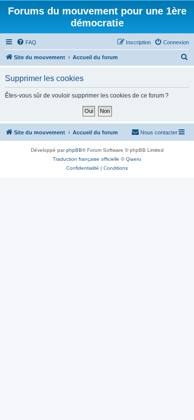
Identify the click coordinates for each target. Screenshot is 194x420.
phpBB (74, 150)
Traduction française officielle (86, 159)
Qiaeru (133, 159)
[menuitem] (26, 42)
